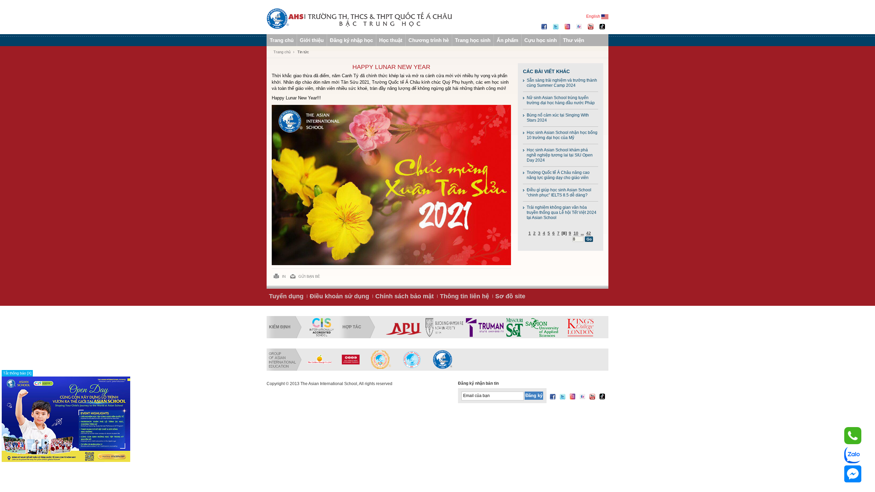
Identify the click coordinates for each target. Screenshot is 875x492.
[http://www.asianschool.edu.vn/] (442, 359)
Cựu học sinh (540, 40)
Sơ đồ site (510, 296)
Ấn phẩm (507, 40)
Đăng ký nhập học (351, 40)
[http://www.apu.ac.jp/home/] (404, 327)
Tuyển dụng (286, 296)
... (582, 233)
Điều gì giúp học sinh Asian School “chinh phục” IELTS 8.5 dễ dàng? (559, 192)
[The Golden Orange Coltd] (319, 359)
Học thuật (390, 40)
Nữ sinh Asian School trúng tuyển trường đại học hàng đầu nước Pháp (561, 100)
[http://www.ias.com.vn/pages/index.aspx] (381, 359)
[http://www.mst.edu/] (514, 327)
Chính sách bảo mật (404, 296)
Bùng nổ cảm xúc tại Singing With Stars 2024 (558, 118)
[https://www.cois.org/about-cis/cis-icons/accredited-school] (322, 327)
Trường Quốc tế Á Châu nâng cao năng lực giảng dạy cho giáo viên (558, 175)
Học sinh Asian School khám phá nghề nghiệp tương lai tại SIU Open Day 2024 (560, 155)
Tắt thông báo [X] (17, 373)
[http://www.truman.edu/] (484, 327)
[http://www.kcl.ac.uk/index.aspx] (580, 327)
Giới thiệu (312, 40)
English (593, 16)
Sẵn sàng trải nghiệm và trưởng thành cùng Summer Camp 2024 (562, 83)
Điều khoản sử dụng (339, 296)
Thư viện (573, 40)
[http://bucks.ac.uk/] (444, 327)
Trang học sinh (472, 40)
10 (576, 233)
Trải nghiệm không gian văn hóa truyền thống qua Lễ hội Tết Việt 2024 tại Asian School (561, 212)
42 (588, 233)
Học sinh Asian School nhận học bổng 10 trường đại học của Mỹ (562, 135)
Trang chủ (282, 40)
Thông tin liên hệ (464, 296)
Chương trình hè (428, 40)
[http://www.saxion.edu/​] (542, 327)
